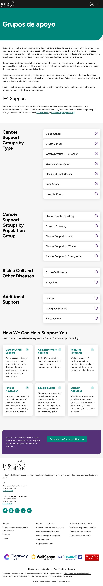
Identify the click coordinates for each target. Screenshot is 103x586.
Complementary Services (47, 351)
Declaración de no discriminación (15, 576)
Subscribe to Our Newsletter (64, 439)
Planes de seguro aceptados (48, 535)
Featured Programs (76, 351)
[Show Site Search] (92, 4)
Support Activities (76, 389)
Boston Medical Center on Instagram (11, 510)
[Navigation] (99, 4)
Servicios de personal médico (83, 527)
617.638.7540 (42, 112)
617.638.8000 (8, 491)
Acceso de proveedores (80, 531)
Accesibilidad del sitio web (62, 576)
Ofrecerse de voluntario (80, 535)
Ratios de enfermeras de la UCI (50, 527)
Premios (6, 523)
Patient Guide (46, 569)
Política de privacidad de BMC (13, 574)
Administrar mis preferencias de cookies (77, 574)
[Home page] (14, 470)
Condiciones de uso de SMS (36, 574)
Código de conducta (54, 574)
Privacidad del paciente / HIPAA (39, 576)
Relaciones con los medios (81, 523)
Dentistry (71, 569)
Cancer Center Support (14, 351)
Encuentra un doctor (45, 523)
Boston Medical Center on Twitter (23, 510)
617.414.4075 (7, 504)
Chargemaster (42, 539)
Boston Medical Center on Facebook (5, 510)
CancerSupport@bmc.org (63, 112)
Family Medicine (60, 569)
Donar (5, 538)
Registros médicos (44, 543)
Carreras (6, 534)
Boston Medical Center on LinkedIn (17, 510)
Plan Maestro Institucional (47, 531)
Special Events (46, 387)
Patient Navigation (12, 389)
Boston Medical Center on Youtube (29, 510)
